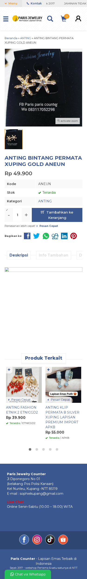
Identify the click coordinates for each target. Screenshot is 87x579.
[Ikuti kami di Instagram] (37, 543)
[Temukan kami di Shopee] (63, 543)
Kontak (36, 3)
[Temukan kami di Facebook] (24, 543)
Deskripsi (19, 255)
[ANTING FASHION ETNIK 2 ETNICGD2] (24, 384)
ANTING (45, 201)
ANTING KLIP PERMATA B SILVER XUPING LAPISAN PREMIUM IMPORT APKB (62, 417)
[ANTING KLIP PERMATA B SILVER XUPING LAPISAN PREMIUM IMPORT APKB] (63, 384)
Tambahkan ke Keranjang (59, 215)
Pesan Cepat (21, 399)
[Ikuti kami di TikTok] (50, 543)
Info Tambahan (53, 255)
